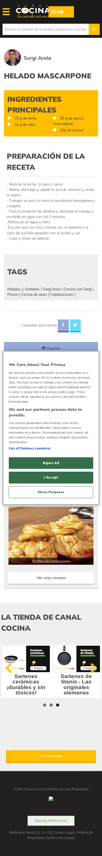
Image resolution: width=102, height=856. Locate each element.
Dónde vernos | (60, 789)
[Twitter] (75, 325)
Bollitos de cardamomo (51, 561)
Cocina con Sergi (78, 289)
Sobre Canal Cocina (29, 789)
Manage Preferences (51, 821)
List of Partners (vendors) (30, 448)
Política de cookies (60, 838)
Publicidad (80, 789)
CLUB (57, 11)
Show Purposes (51, 492)
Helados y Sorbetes (23, 289)
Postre (12, 294)
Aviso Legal (65, 833)
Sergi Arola (52, 289)
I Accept (51, 477)
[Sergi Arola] (36, 65)
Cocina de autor (34, 294)
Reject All (51, 463)
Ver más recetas (51, 577)
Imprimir (53, 348)
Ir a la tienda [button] (51, 756)
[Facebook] (63, 325)
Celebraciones (61, 294)
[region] (51, 428)
